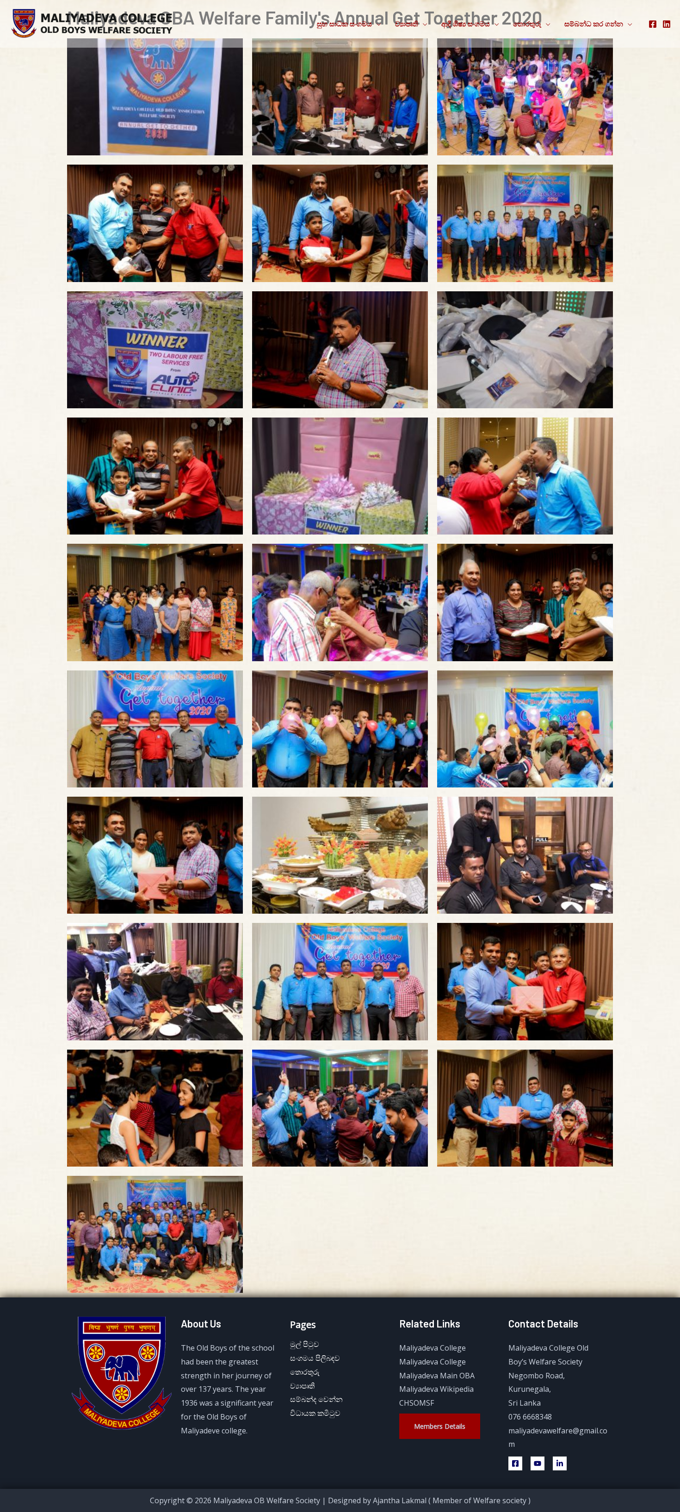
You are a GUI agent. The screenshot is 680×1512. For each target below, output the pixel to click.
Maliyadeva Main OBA (437, 1376)
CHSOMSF (416, 1403)
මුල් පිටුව (304, 1344)
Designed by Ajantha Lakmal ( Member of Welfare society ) (429, 1500)
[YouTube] (537, 1463)
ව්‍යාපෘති (406, 23)
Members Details (439, 1426)
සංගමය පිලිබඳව (315, 1358)
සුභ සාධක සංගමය (344, 23)
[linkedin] (666, 24)
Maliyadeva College (432, 1348)
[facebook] (653, 24)
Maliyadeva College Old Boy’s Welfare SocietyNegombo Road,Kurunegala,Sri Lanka (548, 1375)
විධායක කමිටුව (315, 1413)
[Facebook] (515, 1463)
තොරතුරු (527, 23)
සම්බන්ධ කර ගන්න (593, 23)
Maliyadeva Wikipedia (436, 1389)
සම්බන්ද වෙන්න (316, 1399)
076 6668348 (530, 1417)
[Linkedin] (560, 1463)
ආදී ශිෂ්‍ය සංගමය (465, 23)
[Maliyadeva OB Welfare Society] (92, 23)
